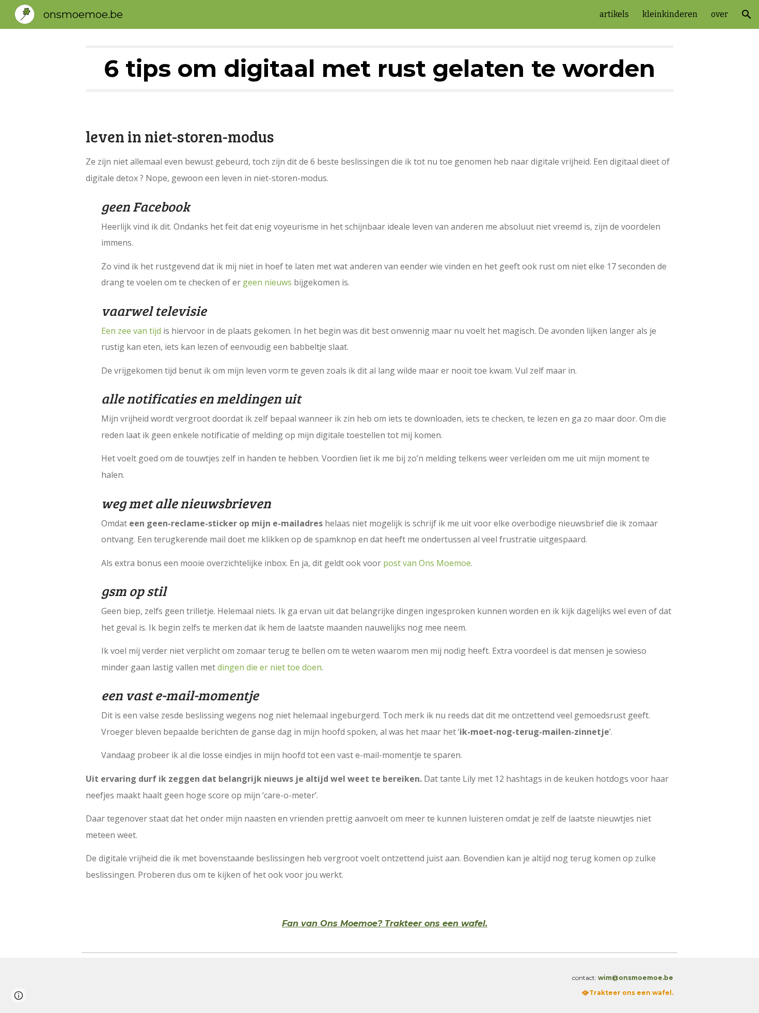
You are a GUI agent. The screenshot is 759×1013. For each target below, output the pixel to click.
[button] (746, 14)
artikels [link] (614, 14)
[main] (379, 68)
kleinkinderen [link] (670, 14)
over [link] (719, 14)
